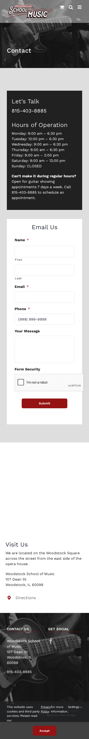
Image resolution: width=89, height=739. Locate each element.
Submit (44, 403)
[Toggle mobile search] (71, 7)
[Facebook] (51, 641)
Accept (44, 730)
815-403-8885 (29, 111)
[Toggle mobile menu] (80, 7)
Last (18, 278)
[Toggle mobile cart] (62, 7)
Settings (74, 707)
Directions (26, 597)
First (18, 259)
